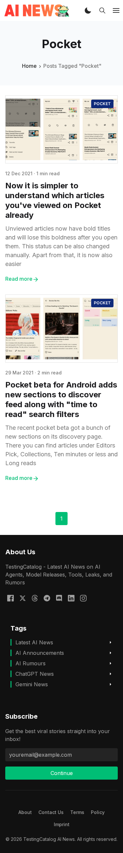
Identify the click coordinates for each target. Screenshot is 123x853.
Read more (18, 278)
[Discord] (59, 597)
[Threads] (35, 597)
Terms (77, 812)
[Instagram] (83, 597)
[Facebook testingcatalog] (10, 597)
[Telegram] (47, 597)
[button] (88, 10)
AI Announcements (39, 653)
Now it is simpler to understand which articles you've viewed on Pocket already (54, 200)
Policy (98, 812)
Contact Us (51, 812)
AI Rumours (30, 663)
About (25, 812)
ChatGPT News (34, 674)
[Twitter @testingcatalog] (22, 597)
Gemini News (31, 684)
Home (29, 66)
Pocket (102, 103)
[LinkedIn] (71, 597)
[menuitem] (25, 812)
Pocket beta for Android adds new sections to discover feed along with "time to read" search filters (61, 399)
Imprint (62, 824)
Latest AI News (34, 642)
